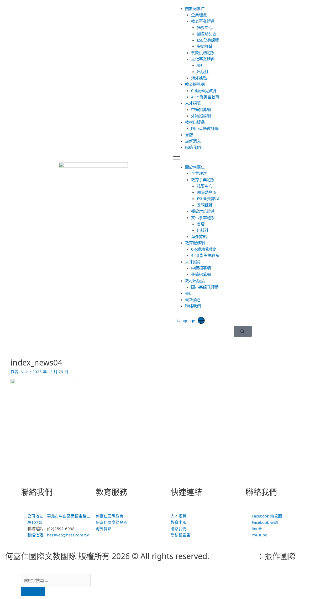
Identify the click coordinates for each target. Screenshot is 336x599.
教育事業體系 (203, 21)
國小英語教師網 (205, 128)
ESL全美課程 (208, 40)
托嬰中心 (205, 27)
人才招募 (193, 103)
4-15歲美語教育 (205, 96)
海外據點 (199, 77)
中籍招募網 (201, 109)
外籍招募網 (201, 115)
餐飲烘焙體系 (203, 52)
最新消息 (193, 141)
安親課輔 (205, 46)
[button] (242, 160)
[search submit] (33, 591)
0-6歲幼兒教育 (204, 90)
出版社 (203, 71)
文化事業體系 (203, 59)
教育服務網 (195, 84)
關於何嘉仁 (195, 8)
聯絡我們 (193, 147)
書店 (201, 65)
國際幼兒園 (207, 33)
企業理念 (199, 14)
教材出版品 (195, 122)
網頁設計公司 (232, 556)
